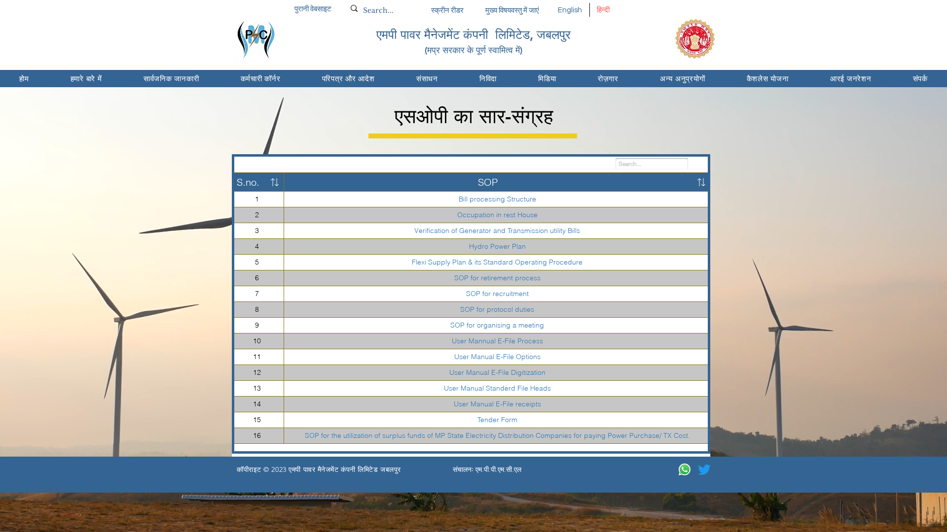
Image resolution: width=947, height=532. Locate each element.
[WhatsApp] (684, 469)
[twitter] (704, 469)
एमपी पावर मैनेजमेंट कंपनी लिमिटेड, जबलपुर (473, 34)
